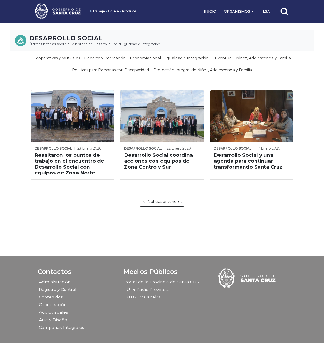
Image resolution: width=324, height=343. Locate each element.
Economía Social (145, 58)
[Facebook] (235, 295)
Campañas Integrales (61, 327)
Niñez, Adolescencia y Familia (263, 58)
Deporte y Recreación (105, 58)
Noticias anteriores (165, 201)
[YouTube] (260, 295)
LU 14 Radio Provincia (146, 289)
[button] (239, 11)
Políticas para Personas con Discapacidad (110, 70)
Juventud (222, 58)
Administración (55, 281)
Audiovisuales (53, 312)
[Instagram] (243, 295)
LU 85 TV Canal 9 (142, 296)
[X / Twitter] (251, 295)
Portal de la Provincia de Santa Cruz (162, 281)
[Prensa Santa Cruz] (58, 11)
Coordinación (53, 304)
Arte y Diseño (53, 319)
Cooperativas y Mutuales (56, 58)
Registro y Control (57, 289)
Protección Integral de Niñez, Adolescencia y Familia (202, 70)
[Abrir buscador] (284, 11)
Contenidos (51, 296)
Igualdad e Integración (187, 58)
